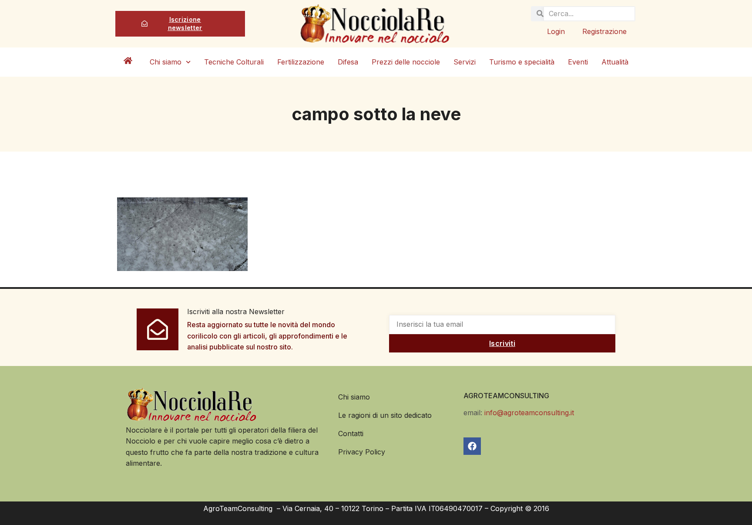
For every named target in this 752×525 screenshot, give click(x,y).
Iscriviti (502, 343)
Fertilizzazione (300, 62)
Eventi (578, 62)
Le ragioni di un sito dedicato (385, 415)
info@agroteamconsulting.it (529, 412)
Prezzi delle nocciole (406, 62)
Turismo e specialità (521, 62)
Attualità (614, 62)
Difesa (348, 62)
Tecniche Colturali (234, 62)
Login (556, 31)
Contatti (350, 433)
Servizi (464, 62)
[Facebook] (472, 446)
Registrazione (604, 31)
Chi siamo (165, 62)
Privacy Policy (361, 451)
